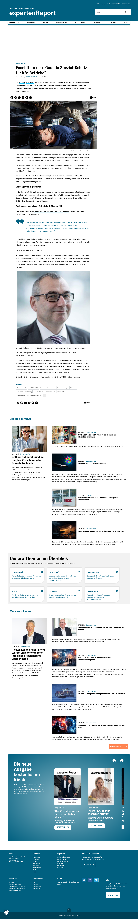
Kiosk (59, 884)
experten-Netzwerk (15, 884)
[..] (44, 395)
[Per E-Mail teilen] (11, 97)
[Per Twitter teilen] (30, 97)
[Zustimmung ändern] (6, 912)
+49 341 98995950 (17, 862)
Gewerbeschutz (21, 63)
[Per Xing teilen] (26, 97)
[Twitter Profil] (96, 880)
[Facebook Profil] (90, 880)
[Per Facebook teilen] (23, 97)
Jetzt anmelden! (113, 895)
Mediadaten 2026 (88, 864)
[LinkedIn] (84, 880)
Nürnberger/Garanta (26, 82)
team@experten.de (19, 886)
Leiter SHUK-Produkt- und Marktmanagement (51, 211)
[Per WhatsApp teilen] (19, 97)
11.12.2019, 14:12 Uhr (32, 77)
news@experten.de (15, 890)
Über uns (11, 882)
